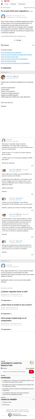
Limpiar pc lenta (6, 402)
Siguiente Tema (28, 7)
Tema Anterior (6, 7)
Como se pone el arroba (8, 61)
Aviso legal (26, 411)
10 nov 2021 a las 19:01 (15, 171)
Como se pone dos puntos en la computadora (15, 63)
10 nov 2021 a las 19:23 (15, 199)
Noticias (4, 368)
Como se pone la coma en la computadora (14, 59)
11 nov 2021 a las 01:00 (15, 242)
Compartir (6, 45)
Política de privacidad (11, 411)
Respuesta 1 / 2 (5, 72)
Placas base (21, 4)
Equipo (16, 410)
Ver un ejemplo (30, 368)
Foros (6, 4)
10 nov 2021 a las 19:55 (15, 216)
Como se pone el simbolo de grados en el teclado (16, 54)
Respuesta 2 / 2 (5, 261)
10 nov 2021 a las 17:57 (12, 78)
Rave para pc (6, 404)
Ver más (18, 40)
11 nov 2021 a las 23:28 (21, 17)
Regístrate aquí (10, 410)
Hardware (13, 4)
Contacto (20, 411)
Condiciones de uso (24, 410)
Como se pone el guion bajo (9, 57)
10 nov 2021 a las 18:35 (12, 141)
